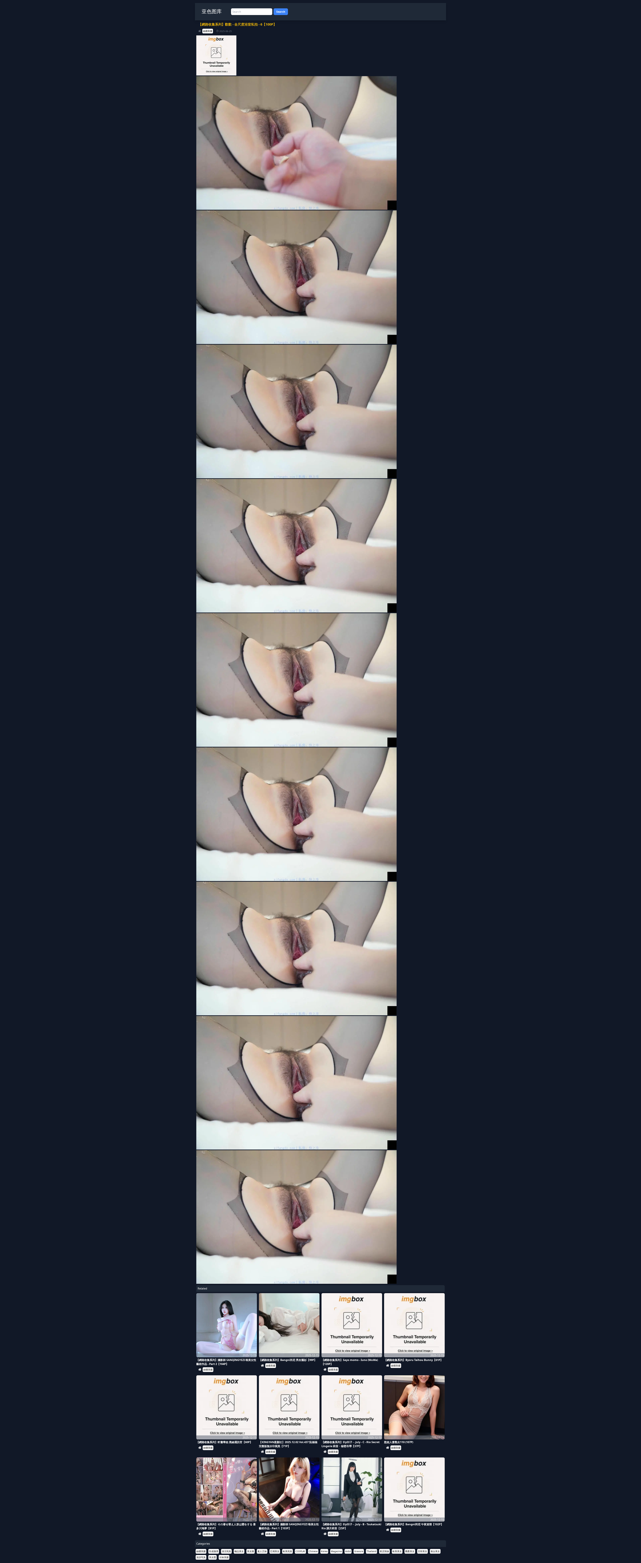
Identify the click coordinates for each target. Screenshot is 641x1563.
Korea (324, 1551)
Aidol (348, 1551)
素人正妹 (262, 1551)
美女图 (212, 1557)
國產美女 (409, 1551)
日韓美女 (422, 1551)
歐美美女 (397, 1551)
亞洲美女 (274, 1551)
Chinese (313, 1551)
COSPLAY (300, 1551)
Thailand (371, 1551)
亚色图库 (212, 11)
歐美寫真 (287, 1551)
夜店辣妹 (384, 1551)
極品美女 (239, 1551)
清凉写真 (201, 1557)
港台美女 (435, 1551)
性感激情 (213, 1551)
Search (280, 12)
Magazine (336, 1551)
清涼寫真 (226, 1551)
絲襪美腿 (207, 31)
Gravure (358, 1551)
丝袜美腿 (224, 1557)
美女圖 (250, 1551)
